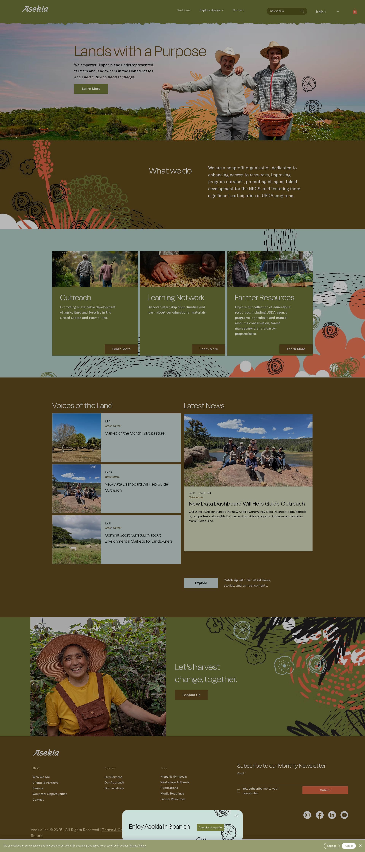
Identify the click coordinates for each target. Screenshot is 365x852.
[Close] (360, 846)
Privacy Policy (138, 845)
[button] (236, 815)
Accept (349, 846)
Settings (331, 846)
